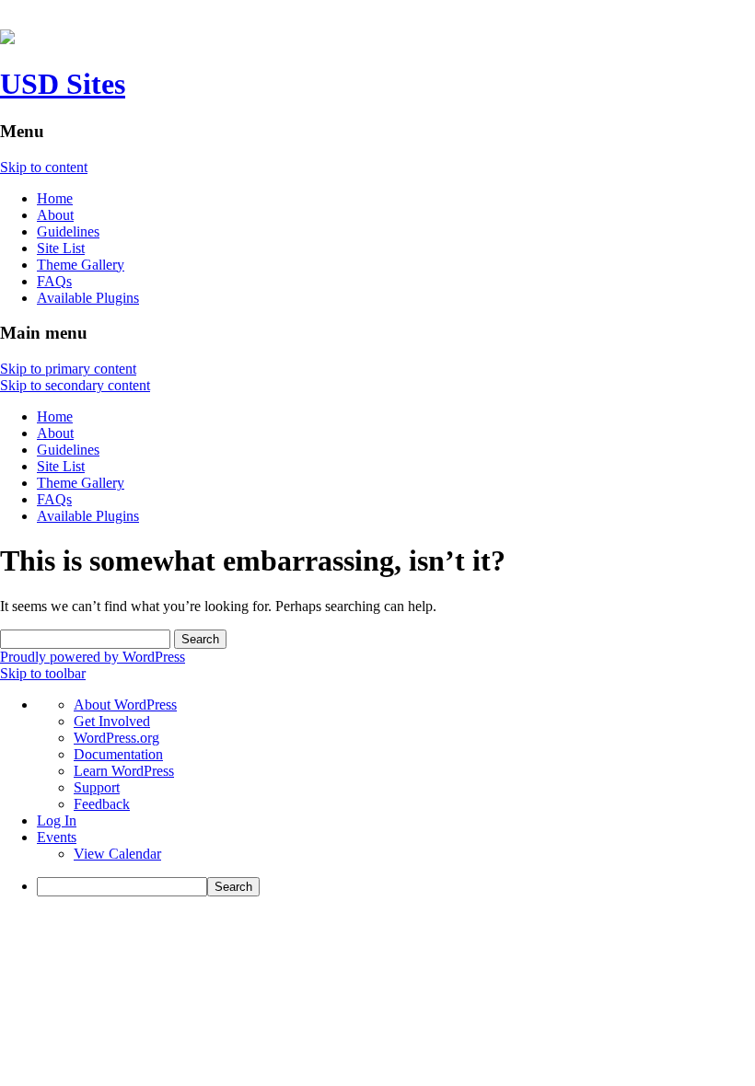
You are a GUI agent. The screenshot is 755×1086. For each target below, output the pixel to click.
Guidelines (68, 231)
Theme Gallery (80, 264)
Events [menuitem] (56, 837)
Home (55, 198)
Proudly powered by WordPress (92, 656)
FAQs (54, 281)
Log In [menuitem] (56, 820)
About (55, 215)
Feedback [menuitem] (102, 804)
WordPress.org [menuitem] (116, 737)
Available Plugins (88, 298)
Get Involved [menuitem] (112, 721)
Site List (61, 248)
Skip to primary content (68, 368)
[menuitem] (396, 886)
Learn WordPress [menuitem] (124, 771)
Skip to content (43, 167)
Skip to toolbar (43, 673)
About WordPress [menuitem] (125, 704)
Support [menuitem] (97, 787)
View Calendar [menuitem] (117, 853)
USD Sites (62, 83)
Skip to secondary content (75, 385)
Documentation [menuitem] (118, 754)
